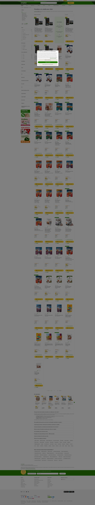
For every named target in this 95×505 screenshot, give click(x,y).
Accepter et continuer (47, 62)
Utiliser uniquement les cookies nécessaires (47, 64)
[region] (47, 58)
